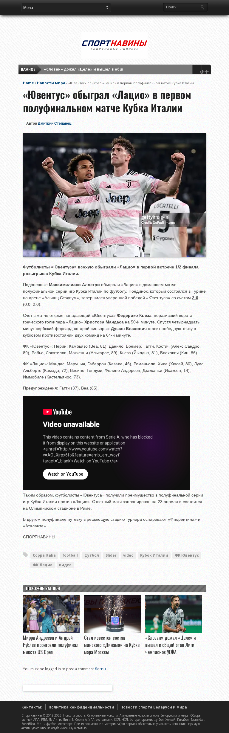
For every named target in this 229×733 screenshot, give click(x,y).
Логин (100, 668)
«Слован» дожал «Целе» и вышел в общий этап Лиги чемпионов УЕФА (114, 69)
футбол (91, 555)
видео (65, 564)
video (128, 555)
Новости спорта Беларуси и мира (153, 707)
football (70, 555)
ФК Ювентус (187, 555)
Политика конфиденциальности (81, 707)
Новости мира (51, 82)
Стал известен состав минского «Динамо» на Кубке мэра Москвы (112, 645)
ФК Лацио (42, 564)
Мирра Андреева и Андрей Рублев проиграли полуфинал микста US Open (50, 645)
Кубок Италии (154, 555)
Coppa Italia (44, 555)
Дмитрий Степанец (54, 123)
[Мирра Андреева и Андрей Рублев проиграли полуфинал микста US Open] (51, 631)
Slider (111, 555)
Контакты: (31, 707)
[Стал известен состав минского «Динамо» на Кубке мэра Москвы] (112, 631)
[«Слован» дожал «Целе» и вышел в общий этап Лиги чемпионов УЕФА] (173, 631)
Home (28, 82)
